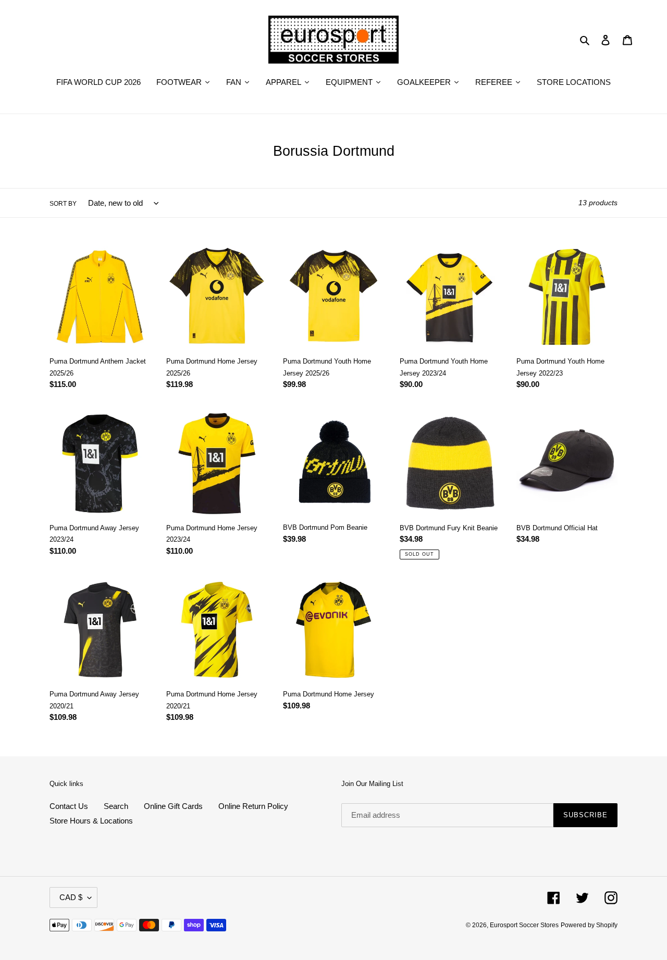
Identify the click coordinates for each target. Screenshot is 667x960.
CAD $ (70, 897)
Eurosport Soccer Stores (524, 925)
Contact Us (69, 806)
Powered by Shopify (589, 925)
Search (116, 806)
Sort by (63, 203)
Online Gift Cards (173, 806)
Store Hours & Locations (91, 820)
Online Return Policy (253, 806)
